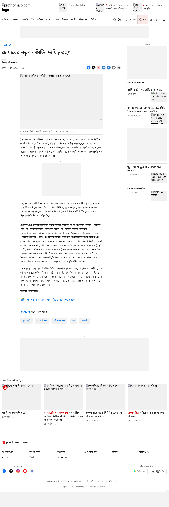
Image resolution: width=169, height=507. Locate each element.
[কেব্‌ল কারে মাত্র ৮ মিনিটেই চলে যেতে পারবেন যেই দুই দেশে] (105, 397)
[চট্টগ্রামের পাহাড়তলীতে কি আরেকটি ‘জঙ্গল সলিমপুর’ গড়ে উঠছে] (100, 7)
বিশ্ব (32, 19)
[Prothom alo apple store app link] (158, 471)
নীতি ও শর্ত (89, 481)
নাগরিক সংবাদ (7, 452)
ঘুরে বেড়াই (27, 320)
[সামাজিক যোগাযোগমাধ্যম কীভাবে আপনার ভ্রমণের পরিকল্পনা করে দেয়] (63, 397)
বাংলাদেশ (14, 19)
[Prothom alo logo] (15, 443)
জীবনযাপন (83, 19)
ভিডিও (93, 19)
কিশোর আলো (35, 452)
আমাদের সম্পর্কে (53, 481)
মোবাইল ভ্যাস (62, 457)
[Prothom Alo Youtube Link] (26, 471)
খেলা (57, 19)
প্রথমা (32, 457)
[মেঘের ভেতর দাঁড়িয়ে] (159, 196)
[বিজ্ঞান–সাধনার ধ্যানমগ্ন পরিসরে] (147, 397)
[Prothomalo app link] (139, 471)
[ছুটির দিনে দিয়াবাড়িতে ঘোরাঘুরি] (137, 7)
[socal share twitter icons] (94, 69)
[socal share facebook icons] (89, 69)
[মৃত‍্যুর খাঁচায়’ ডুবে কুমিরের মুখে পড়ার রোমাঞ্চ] (159, 178)
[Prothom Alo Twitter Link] (12, 471)
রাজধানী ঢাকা (42, 320)
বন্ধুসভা (115, 452)
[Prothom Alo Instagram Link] (19, 471)
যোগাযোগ (101, 481)
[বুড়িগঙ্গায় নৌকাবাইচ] (63, 7)
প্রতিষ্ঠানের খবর (59, 320)
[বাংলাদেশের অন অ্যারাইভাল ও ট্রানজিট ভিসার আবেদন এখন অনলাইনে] (159, 118)
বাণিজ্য (40, 19)
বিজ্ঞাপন (66, 481)
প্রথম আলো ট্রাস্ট (90, 452)
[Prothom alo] (20, 7)
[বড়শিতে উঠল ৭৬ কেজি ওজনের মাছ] (159, 97)
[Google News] (32, 471)
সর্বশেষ (5, 19)
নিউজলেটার (113, 481)
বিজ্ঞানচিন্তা (61, 452)
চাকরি (73, 19)
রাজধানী (85, 320)
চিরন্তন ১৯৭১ (144, 452)
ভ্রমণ (73, 320)
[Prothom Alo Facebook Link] (5, 471)
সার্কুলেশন (77, 481)
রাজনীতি (25, 19)
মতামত (48, 19)
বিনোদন (65, 19)
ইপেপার (5, 457)
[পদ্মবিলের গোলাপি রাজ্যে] (21, 397)
